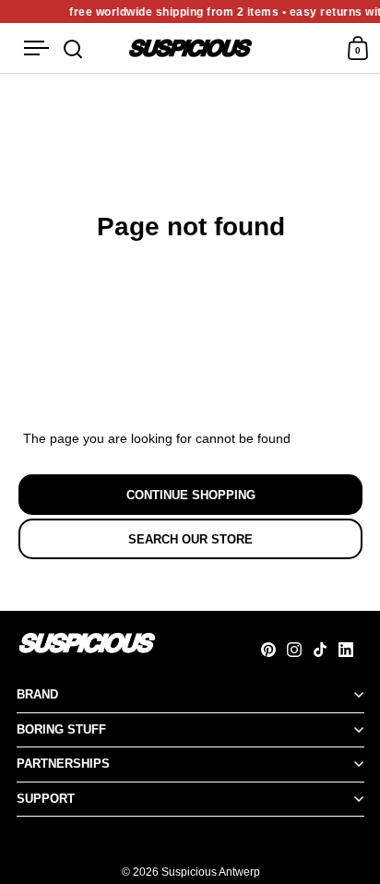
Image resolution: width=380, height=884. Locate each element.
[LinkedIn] (351, 649)
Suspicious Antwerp (210, 872)
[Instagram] (300, 649)
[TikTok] (325, 649)
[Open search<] (73, 48)
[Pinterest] (274, 649)
